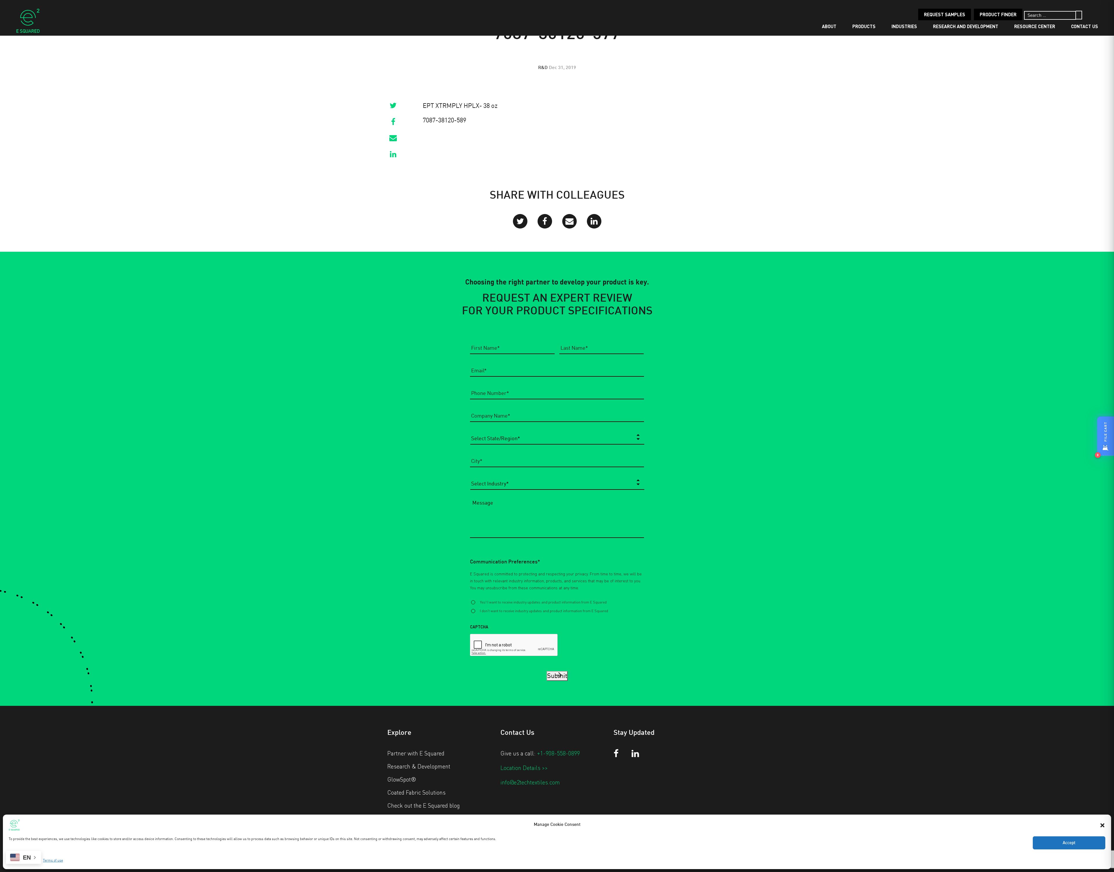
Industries (904, 26)
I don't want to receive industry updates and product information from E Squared (544, 610)
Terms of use (53, 860)
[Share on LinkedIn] (393, 156)
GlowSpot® (401, 779)
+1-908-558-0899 (558, 753)
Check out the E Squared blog (423, 805)
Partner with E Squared (415, 753)
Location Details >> (524, 767)
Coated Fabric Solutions (416, 792)
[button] (1102, 825)
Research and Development (965, 26)
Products (864, 26)
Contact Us (1084, 26)
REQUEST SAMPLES (944, 14)
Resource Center (1034, 26)
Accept (1069, 843)
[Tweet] (393, 107)
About (829, 26)
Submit (557, 675)
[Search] (1079, 15)
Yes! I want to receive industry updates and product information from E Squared (543, 602)
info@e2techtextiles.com (530, 782)
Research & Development (418, 766)
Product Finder (998, 14)
